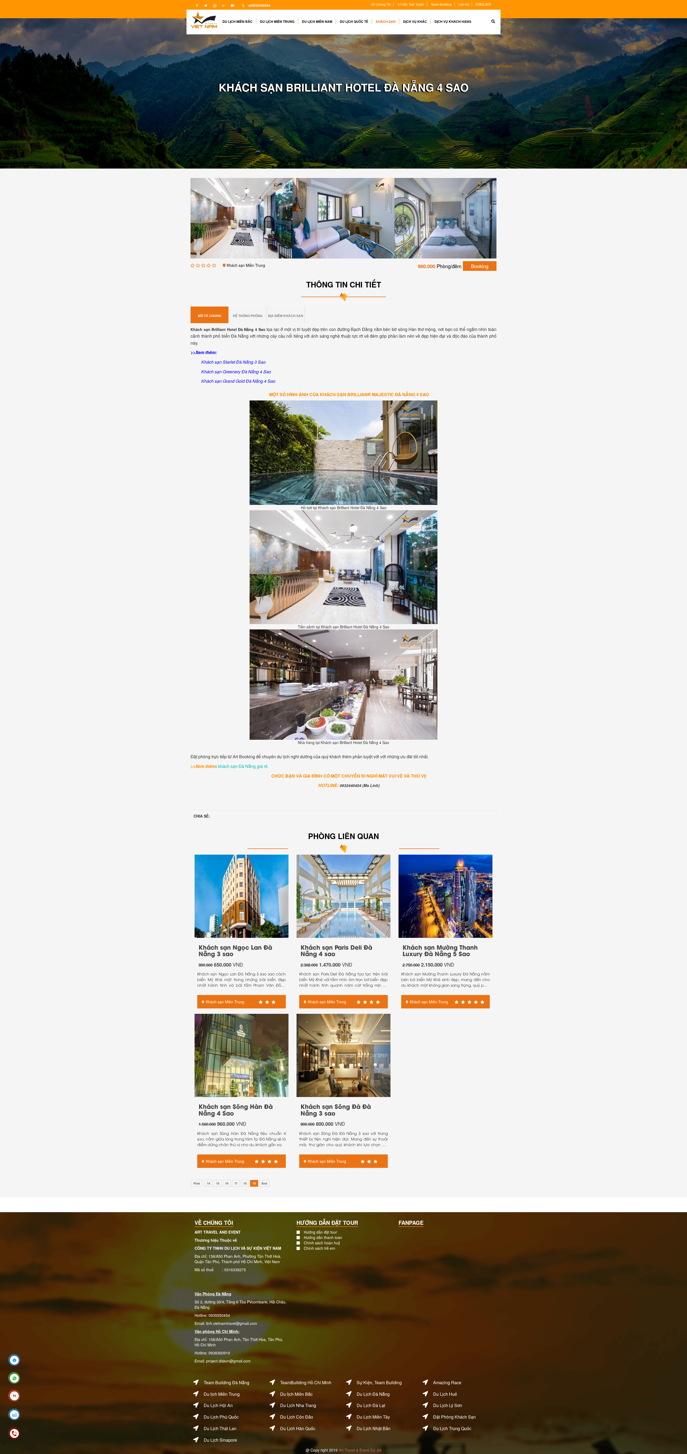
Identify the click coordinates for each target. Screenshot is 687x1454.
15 (217, 1183)
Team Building (441, 4)
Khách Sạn (386, 21)
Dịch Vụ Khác (415, 21)
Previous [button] (196, 215)
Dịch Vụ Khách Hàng (452, 21)
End (264, 1183)
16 (226, 1183)
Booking (479, 266)
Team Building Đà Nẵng (226, 1382)
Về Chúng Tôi (381, 4)
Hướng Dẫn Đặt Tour (327, 1222)
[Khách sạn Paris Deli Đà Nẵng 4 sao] (343, 895)
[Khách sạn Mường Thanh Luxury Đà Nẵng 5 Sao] (445, 895)
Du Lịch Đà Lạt (371, 1405)
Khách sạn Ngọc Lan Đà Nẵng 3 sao (235, 950)
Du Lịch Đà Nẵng (373, 1394)
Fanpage (411, 1222)
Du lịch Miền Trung (277, 21)
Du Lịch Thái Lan (220, 1428)
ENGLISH (483, 4)
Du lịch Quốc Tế (354, 21)
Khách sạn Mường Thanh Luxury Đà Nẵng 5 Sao (440, 950)
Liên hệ (463, 4)
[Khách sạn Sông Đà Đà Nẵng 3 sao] (343, 1055)
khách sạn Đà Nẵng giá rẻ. (243, 766)
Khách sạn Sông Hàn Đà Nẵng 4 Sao (236, 1109)
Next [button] (491, 215)
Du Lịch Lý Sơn (447, 1405)
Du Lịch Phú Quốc (221, 1417)
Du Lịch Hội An (218, 1405)
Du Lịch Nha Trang (298, 1405)
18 (245, 1183)
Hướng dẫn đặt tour (320, 1232)
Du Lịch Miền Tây (373, 1417)
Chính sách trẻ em (319, 1248)
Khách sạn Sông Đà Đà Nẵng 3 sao (336, 1109)
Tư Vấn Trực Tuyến (410, 4)
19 (254, 1183)
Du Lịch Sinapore (220, 1440)
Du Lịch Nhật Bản (373, 1428)
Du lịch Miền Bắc (296, 1394)
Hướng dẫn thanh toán (323, 1237)
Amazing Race (447, 1382)
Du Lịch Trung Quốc (452, 1428)
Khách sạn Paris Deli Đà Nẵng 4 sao (336, 950)
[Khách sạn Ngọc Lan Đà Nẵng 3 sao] (241, 895)
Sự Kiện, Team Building (379, 1382)
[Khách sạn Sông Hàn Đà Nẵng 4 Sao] (241, 1055)
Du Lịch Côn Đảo (296, 1417)
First (196, 1183)
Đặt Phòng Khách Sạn (454, 1417)
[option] (249, 218)
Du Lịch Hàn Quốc (297, 1428)
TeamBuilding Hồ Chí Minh (305, 1382)
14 (208, 1183)
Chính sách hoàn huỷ (322, 1242)
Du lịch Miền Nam (317, 21)
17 (235, 1183)
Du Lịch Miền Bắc (237, 21)
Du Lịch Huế (445, 1394)
